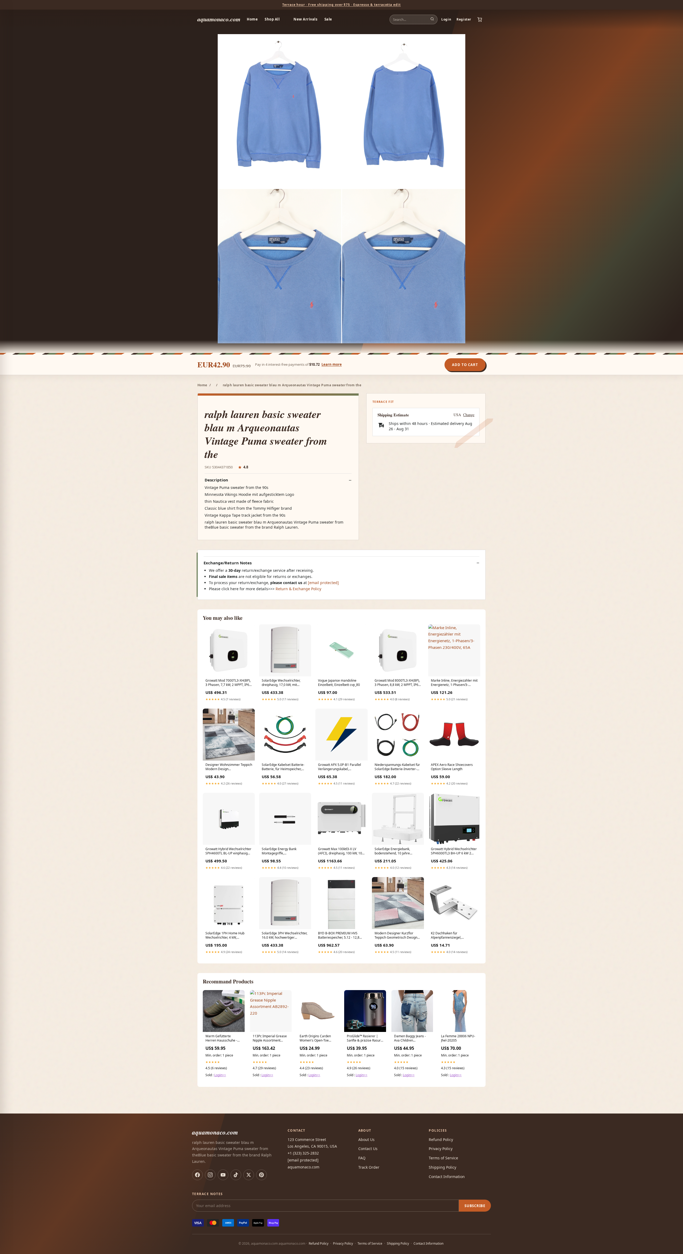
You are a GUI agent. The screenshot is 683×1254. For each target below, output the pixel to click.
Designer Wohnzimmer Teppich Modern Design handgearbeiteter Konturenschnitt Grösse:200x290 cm (228, 767)
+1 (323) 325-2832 (303, 1153)
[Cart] (480, 19)
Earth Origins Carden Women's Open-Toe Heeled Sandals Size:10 (317, 1038)
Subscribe (474, 1205)
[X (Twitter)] (248, 1174)
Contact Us (368, 1148)
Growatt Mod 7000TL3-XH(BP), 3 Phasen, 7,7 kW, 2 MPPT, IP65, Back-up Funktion (228, 683)
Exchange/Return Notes (228, 562)
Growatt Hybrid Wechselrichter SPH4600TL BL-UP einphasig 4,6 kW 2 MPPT (228, 851)
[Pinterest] (261, 1174)
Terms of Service (443, 1157)
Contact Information (447, 1176)
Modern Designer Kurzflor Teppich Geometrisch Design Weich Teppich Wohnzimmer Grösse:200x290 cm (396, 935)
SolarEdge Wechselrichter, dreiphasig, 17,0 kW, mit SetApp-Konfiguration (281, 683)
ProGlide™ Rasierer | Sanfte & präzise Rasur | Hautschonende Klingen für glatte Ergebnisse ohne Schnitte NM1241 (364, 1038)
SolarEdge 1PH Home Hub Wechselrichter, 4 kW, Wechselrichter (224, 935)
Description (216, 480)
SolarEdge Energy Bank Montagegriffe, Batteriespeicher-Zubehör (281, 851)
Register (463, 19)
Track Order (368, 1167)
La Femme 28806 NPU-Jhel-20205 (458, 1038)
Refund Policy (441, 1139)
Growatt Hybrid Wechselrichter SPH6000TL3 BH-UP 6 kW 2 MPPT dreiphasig (454, 851)
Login (446, 19)
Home (252, 19)
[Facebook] (197, 1174)
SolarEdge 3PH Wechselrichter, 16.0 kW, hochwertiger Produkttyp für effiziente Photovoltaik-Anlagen (284, 935)
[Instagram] (210, 1174)
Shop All (272, 19)
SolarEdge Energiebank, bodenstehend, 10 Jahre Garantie (392, 851)
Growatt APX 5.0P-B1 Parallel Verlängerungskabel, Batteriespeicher (339, 767)
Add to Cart (465, 364)
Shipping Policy (442, 1167)
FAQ (362, 1157)
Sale (328, 19)
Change (468, 414)
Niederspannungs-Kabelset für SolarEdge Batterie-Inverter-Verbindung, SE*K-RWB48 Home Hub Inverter (397, 767)
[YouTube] (223, 1174)
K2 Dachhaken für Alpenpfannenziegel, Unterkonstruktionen (446, 935)
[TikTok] (236, 1174)
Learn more (331, 364)
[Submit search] (432, 19)
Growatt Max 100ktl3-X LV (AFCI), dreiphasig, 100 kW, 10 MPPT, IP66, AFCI (340, 851)
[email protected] (323, 582)
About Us (366, 1139)
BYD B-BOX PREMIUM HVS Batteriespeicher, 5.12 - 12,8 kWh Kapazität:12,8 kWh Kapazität (338, 935)
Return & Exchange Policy (298, 588)
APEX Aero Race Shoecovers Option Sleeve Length (452, 767)
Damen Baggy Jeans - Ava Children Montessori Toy (410, 1038)
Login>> (220, 1075)
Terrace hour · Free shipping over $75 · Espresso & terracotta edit (341, 4)
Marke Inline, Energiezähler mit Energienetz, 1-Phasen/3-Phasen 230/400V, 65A (454, 683)
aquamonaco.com (218, 19)
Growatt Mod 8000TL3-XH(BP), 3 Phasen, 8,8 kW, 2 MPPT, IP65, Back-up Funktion (398, 683)
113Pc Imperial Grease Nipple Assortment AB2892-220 (270, 1038)
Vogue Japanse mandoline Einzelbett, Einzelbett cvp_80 (339, 682)
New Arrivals (305, 19)
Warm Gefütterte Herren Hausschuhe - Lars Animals (221, 1038)
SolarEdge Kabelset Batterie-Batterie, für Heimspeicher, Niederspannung (283, 767)
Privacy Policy (440, 1148)
